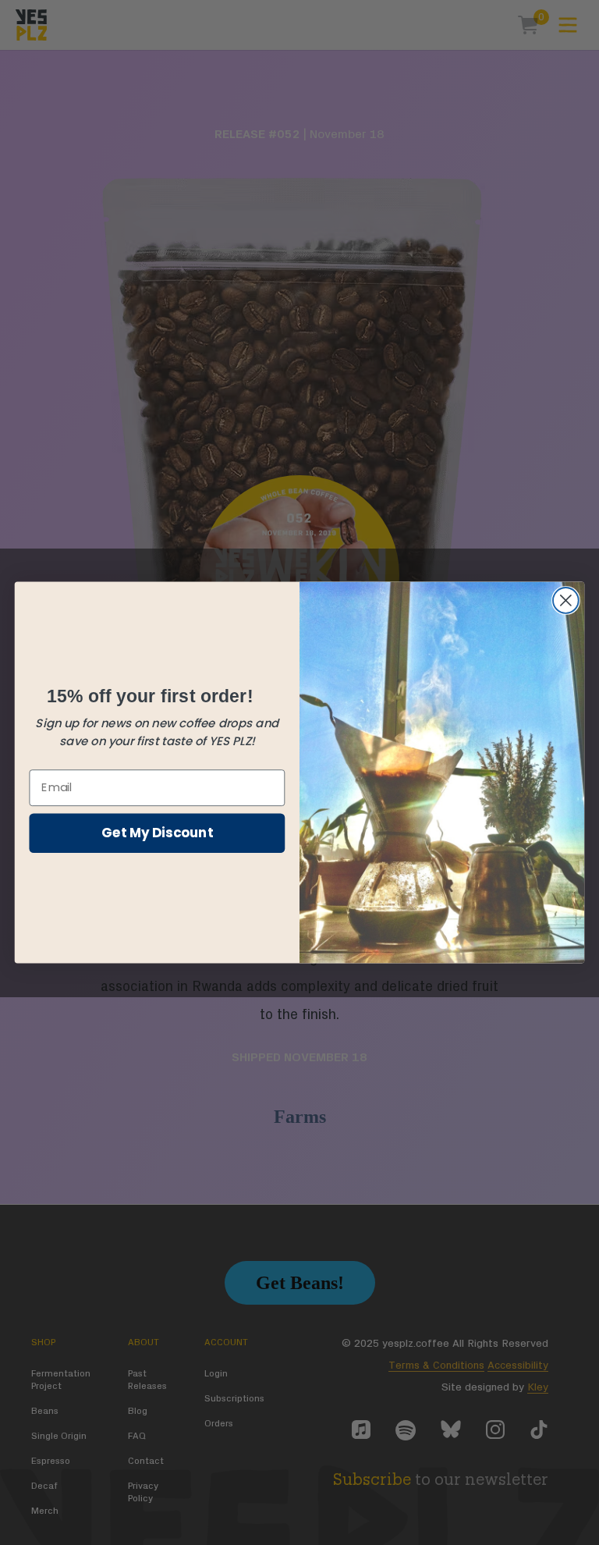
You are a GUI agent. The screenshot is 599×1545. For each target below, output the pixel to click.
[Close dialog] (566, 600)
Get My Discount (157, 831)
